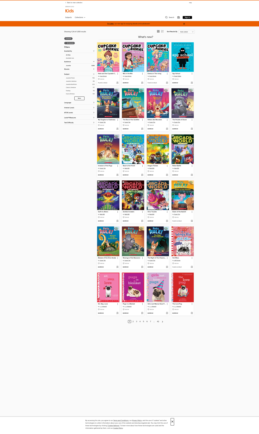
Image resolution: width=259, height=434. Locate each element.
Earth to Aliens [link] (103, 212)
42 (158, 321)
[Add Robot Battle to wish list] (192, 175)
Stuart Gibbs (177, 76)
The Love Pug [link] (177, 304)
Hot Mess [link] (175, 258)
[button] (169, 18)
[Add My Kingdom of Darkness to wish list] (117, 129)
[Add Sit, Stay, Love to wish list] (117, 313)
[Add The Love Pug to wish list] (192, 313)
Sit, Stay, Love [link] (103, 304)
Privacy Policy (137, 420)
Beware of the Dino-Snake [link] (107, 258)
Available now (70, 58)
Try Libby (110, 24)
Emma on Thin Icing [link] (154, 74)
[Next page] (163, 321)
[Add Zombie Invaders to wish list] (142, 221)
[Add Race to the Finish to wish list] (142, 175)
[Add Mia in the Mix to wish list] (142, 83)
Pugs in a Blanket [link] (129, 304)
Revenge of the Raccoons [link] (131, 258)
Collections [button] (79, 17)
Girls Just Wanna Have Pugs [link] (157, 304)
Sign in (187, 17)
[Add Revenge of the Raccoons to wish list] (142, 267)
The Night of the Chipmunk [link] (157, 258)
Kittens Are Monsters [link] (155, 120)
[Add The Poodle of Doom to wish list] (192, 129)
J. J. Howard (103, 306)
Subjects (68, 17)
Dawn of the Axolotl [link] (179, 212)
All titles (68, 55)
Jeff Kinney (177, 260)
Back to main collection (74, 3)
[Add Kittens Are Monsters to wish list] (167, 129)
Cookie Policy (118, 428)
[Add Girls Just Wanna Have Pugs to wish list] (167, 313)
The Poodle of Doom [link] (179, 120)
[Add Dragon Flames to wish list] (167, 175)
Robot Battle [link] (176, 166)
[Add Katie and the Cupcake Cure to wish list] (117, 83)
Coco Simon (103, 76)
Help (190, 3)
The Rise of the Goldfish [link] (131, 120)
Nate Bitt (127, 168)
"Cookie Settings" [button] (113, 426)
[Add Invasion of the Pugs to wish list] (117, 175)
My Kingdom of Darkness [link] (106, 120)
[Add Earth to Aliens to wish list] (117, 221)
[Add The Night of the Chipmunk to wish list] (167, 267)
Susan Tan (103, 122)
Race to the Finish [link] (129, 166)
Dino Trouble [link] (152, 212)
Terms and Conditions (121, 420)
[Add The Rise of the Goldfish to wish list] (142, 129)
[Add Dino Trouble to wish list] (167, 221)
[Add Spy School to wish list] (192, 83)
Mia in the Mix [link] (128, 74)
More (79, 98)
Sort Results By (172, 32)
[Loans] (179, 18)
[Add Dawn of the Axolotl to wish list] (192, 221)
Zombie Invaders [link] (128, 212)
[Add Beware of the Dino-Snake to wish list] (117, 267)
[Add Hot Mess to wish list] (192, 267)
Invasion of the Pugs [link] (105, 166)
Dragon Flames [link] (153, 166)
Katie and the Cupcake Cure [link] (107, 74)
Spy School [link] (176, 74)
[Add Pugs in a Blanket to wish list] (142, 313)
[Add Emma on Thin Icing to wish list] (167, 83)
